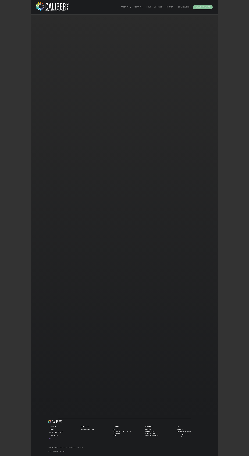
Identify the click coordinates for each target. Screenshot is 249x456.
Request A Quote (203, 7)
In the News (148, 429)
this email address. (152, 327)
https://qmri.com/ (150, 35)
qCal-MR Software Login (152, 435)
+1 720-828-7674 (53, 435)
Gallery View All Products (88, 429)
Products (125, 7)
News (148, 7)
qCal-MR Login (184, 7)
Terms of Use (180, 437)
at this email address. (119, 80)
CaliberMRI (52, 429)
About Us (138, 7)
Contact (169, 7)
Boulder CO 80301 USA (55, 432)
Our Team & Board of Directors (122, 431)
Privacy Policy (180, 429)
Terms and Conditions (183, 435)
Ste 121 (62, 431)
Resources (158, 7)
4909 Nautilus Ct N (54, 431)
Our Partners (116, 433)
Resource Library (149, 431)
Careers (115, 435)
